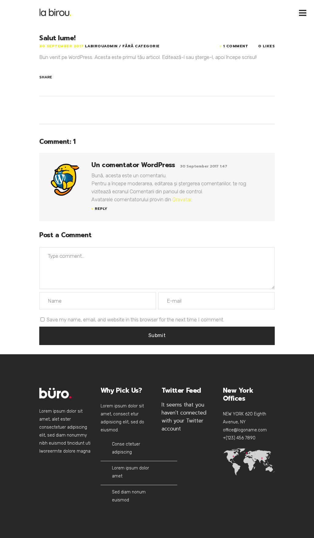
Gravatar (181, 199)
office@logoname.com (245, 430)
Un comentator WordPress (133, 165)
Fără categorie (141, 46)
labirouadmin (102, 46)
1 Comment (235, 46)
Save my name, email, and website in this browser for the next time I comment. (135, 319)
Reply (101, 208)
